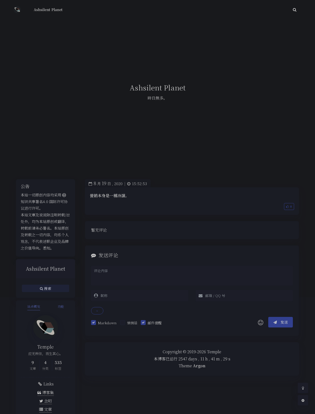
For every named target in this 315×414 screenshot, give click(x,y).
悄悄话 (132, 322)
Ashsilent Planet (48, 9)
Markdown (107, 322)
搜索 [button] (47, 288)
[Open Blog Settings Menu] (303, 400)
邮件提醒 (154, 322)
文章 (47, 409)
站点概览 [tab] (33, 306)
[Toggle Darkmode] (303, 388)
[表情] (260, 322)
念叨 (47, 401)
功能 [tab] (61, 306)
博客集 (47, 392)
